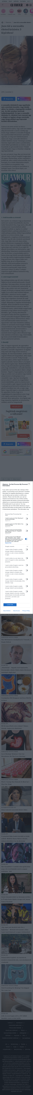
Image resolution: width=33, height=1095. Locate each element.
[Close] (29, 484)
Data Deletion (7, 610)
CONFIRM (10, 604)
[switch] (26, 518)
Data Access (16, 610)
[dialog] (16, 547)
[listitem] (16, 514)
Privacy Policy (26, 610)
